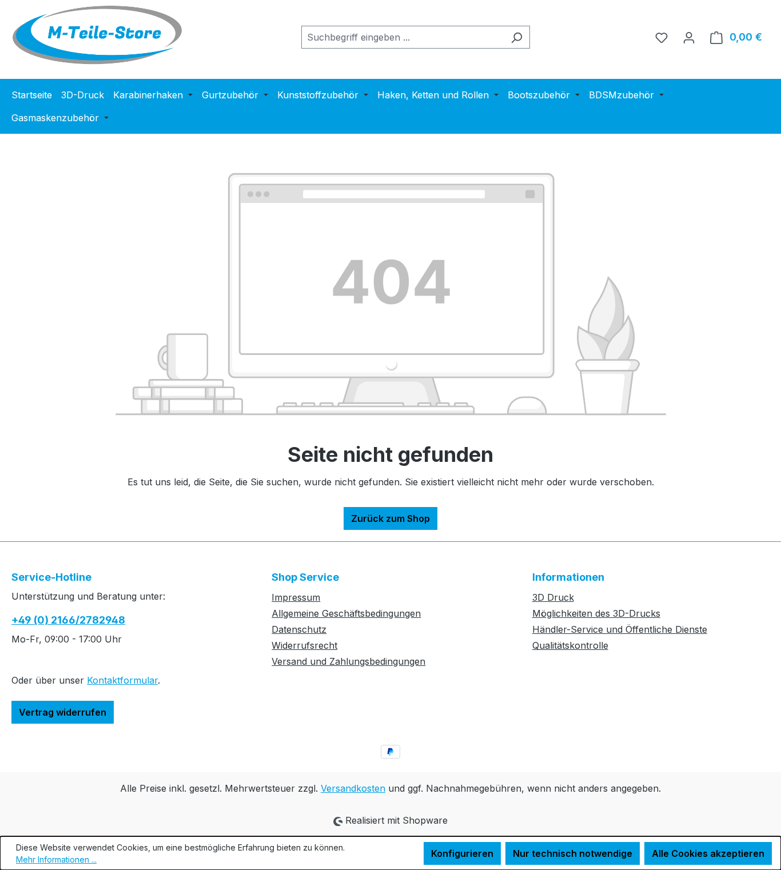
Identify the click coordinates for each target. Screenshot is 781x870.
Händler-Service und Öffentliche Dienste (619, 629)
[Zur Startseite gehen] (97, 35)
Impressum (296, 597)
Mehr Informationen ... (56, 859)
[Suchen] (516, 37)
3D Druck (553, 597)
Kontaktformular (122, 680)
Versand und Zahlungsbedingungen (348, 661)
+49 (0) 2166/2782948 (68, 620)
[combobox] (402, 37)
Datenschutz (299, 629)
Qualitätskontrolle (570, 645)
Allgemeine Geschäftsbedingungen (346, 613)
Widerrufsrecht (304, 645)
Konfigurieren (462, 853)
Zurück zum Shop (390, 518)
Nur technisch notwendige (572, 853)
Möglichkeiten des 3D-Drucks (596, 613)
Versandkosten (353, 788)
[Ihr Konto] (689, 37)
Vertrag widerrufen (62, 712)
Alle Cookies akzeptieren (708, 853)
